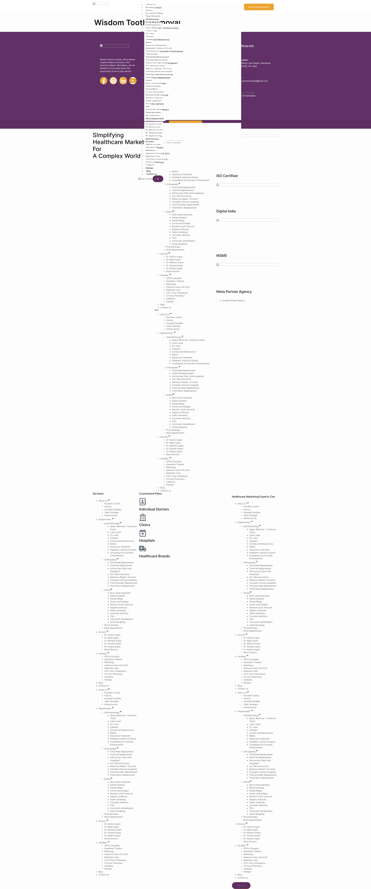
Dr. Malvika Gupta (154, 130)
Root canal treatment (156, 83)
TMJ (148, 107)
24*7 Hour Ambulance (156, 159)
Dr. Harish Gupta (154, 124)
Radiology (150, 150)
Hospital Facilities (154, 13)
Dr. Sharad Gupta (154, 133)
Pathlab (149, 168)
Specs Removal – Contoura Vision (162, 28)
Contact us (151, 174)
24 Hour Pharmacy (155, 162)
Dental (149, 80)
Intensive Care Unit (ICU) (158, 153)
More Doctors (152, 139)
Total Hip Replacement (157, 60)
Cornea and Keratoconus (158, 39)
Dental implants (153, 86)
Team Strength (153, 16)
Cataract (150, 36)
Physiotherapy (153, 115)
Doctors (150, 121)
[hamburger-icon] (236, 5)
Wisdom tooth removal (157, 95)
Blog (148, 171)
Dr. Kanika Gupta (154, 136)
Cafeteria (150, 165)
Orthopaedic (152, 54)
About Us (151, 4)
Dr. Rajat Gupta (153, 127)
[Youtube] (133, 80)
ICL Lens (150, 34)
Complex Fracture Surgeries (159, 72)
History (149, 10)
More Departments (155, 118)
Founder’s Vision (153, 7)
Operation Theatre (154, 147)
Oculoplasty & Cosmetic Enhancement (164, 51)
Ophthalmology (153, 25)
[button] (186, 310)
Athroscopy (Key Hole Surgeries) (162, 63)
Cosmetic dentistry (155, 104)
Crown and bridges (155, 92)
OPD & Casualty (153, 144)
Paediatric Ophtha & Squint (159, 48)
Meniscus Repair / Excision (159, 69)
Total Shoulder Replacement (159, 74)
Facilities (150, 142)
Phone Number (246, 92)
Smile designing (153, 112)
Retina (149, 42)
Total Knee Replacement (157, 57)
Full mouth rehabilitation (157, 109)
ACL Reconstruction (155, 66)
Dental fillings (152, 89)
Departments (153, 22)
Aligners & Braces (154, 98)
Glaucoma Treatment (156, 45)
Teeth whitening (153, 101)
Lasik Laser (151, 31)
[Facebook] (103, 80)
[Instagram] (113, 80)
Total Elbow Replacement (158, 77)
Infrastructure (152, 19)
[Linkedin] (123, 80)
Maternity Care (153, 156)
